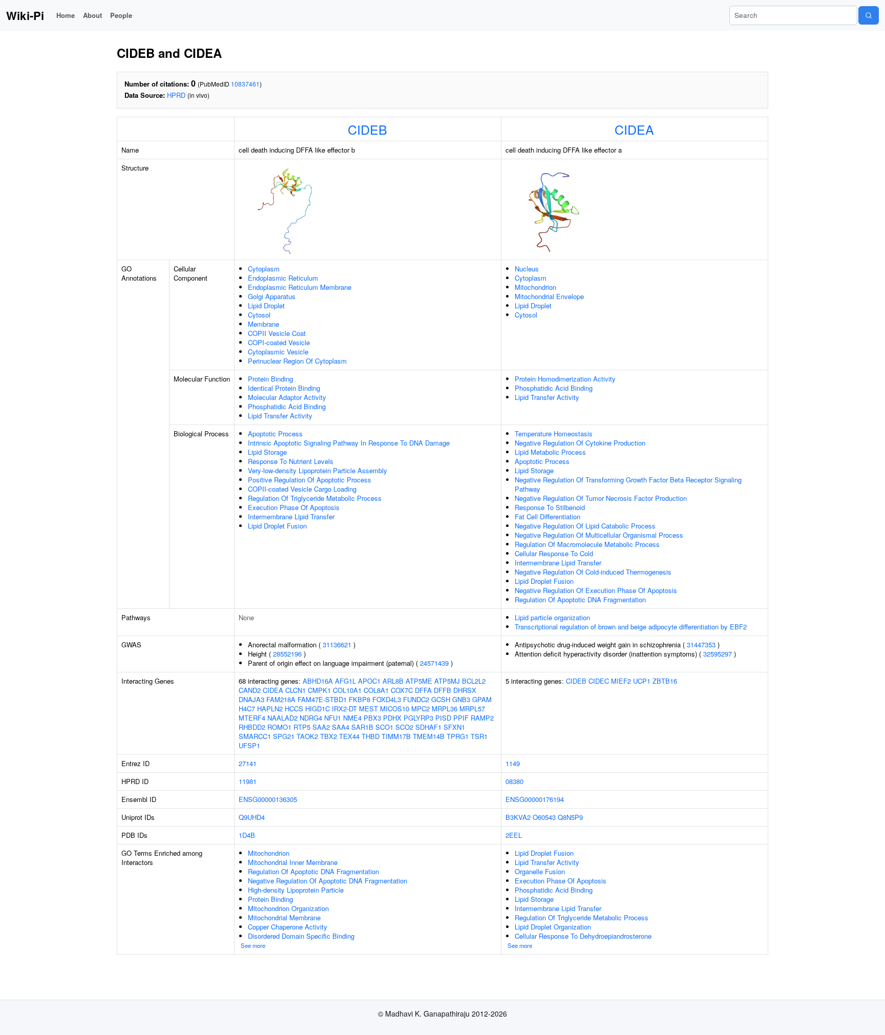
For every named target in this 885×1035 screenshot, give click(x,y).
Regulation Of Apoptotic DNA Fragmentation (580, 599)
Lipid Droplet (266, 305)
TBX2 (328, 736)
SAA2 (321, 727)
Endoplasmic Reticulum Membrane (299, 287)
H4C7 (247, 708)
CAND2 (250, 690)
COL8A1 (376, 690)
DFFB (442, 690)
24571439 (434, 663)
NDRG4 (311, 718)
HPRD (176, 95)
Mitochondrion (535, 287)
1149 (512, 763)
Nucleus (527, 268)
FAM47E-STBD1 (322, 699)
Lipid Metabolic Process (550, 452)
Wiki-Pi (25, 15)
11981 (248, 781)
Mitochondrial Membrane (284, 917)
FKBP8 (359, 699)
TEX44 (349, 736)
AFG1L (345, 681)
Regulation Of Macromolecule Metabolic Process (587, 544)
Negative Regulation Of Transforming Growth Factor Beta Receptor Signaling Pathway (628, 484)
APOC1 (369, 681)
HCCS (294, 708)
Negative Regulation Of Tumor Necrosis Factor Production (601, 498)
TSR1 (479, 736)
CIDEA (634, 129)
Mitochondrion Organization (288, 908)
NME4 (352, 718)
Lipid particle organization (552, 617)
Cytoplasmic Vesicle (278, 351)
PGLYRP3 (418, 718)
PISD (443, 718)
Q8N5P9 (570, 817)
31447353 (701, 644)
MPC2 (420, 708)
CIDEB (367, 129)
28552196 (287, 654)
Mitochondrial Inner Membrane (293, 862)
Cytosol (259, 315)
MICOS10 (394, 708)
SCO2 (404, 727)
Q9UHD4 (252, 817)
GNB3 (461, 699)
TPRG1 (458, 736)
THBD (371, 736)
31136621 (337, 644)
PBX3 (372, 718)
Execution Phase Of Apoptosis (294, 507)
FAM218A (281, 699)
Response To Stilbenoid (550, 507)
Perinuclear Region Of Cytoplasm (297, 361)
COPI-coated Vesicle (279, 342)
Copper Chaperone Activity (287, 927)
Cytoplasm (264, 268)
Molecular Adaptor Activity (287, 397)
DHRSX (464, 690)
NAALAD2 (282, 718)
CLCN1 (295, 690)
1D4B (247, 835)
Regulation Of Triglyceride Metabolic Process (315, 498)
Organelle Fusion (540, 871)
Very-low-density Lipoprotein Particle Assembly (317, 470)
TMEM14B (429, 736)
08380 (514, 781)
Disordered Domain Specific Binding (301, 936)
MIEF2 (621, 681)
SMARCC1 (255, 736)
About (92, 15)
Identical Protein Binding (284, 388)
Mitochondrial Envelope (549, 296)
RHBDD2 (252, 727)
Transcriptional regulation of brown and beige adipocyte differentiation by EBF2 (631, 626)
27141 (248, 763)
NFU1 (332, 718)
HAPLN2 (270, 708)
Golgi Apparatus (272, 296)
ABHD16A (318, 681)
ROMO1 (279, 727)
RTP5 (301, 727)
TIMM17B (396, 736)
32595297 (717, 654)
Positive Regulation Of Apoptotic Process (309, 479)
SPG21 (283, 736)
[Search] (868, 15)
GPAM (482, 699)
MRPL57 (472, 708)
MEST (368, 708)
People (121, 15)
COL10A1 (347, 690)
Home (65, 15)
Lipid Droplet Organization (553, 927)
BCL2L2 (474, 681)
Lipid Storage (267, 452)
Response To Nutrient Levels (290, 461)
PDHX (392, 718)
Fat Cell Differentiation (547, 516)
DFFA (423, 690)
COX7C (402, 690)
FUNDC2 (416, 699)
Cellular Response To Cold (554, 553)
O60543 (544, 817)
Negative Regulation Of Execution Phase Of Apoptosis (596, 590)
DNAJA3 (251, 699)
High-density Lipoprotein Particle (296, 890)
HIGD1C (317, 708)
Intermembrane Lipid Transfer (291, 516)
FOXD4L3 (386, 699)
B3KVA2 (518, 817)
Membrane (263, 324)
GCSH (440, 699)
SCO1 (384, 727)
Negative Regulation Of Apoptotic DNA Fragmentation (327, 880)
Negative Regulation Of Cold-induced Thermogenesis (593, 572)
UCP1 (641, 681)
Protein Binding (270, 379)
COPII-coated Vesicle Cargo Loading (302, 489)
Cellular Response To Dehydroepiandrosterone (583, 936)
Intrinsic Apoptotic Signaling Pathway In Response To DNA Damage (349, 443)
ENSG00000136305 (268, 799)
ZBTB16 (664, 681)
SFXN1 (454, 727)
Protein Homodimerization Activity (565, 379)
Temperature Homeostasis (554, 433)
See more (253, 945)
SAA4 (340, 727)
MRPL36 (444, 708)
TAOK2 (307, 736)
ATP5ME (419, 681)
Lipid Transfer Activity (280, 415)
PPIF (461, 718)
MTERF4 (252, 718)
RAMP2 (482, 718)
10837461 (245, 83)
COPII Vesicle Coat (277, 333)
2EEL (513, 835)
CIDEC (598, 681)
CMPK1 (319, 690)
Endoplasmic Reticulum (283, 278)
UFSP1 (249, 745)
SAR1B (362, 727)
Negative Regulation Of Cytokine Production (580, 443)
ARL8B (393, 681)
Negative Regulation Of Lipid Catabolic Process (585, 526)
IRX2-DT (344, 708)
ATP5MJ (447, 681)
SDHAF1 (428, 727)
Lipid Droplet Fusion (277, 526)
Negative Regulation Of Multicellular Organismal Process (599, 535)
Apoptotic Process (275, 433)
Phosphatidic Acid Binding (287, 406)
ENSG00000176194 (534, 799)
